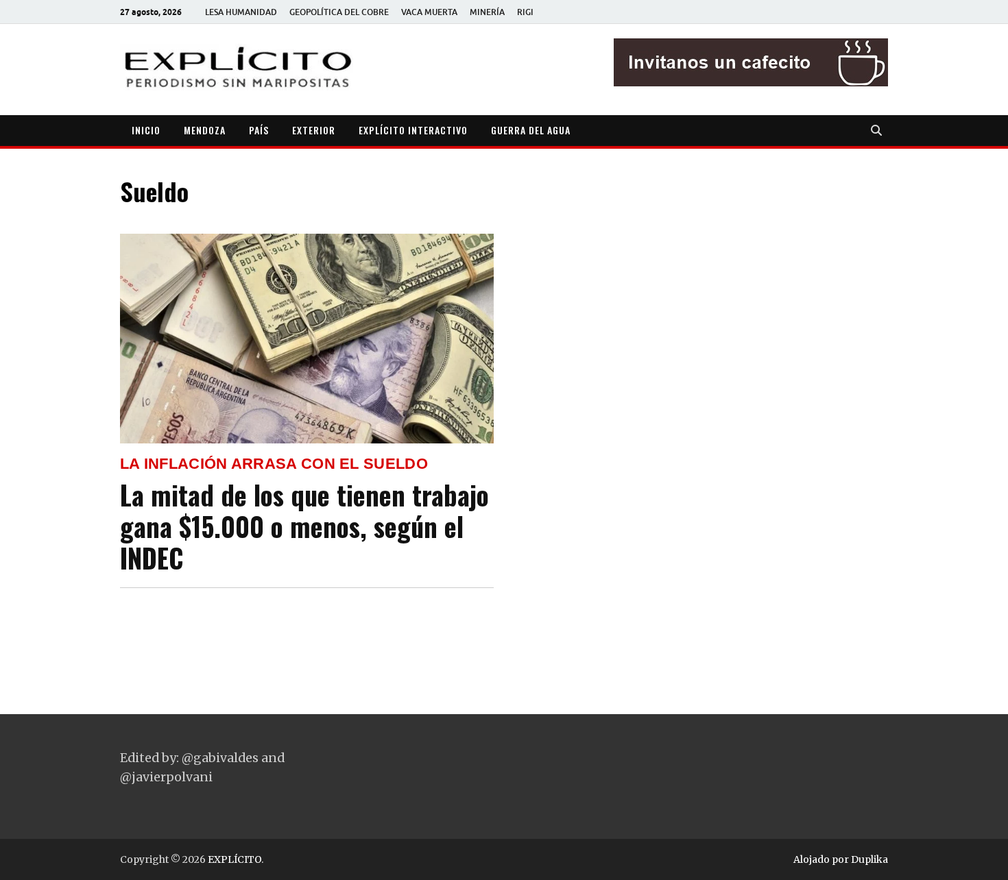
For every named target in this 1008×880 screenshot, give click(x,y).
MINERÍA (487, 12)
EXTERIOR (313, 130)
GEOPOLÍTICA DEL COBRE (339, 12)
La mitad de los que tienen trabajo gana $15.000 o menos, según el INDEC (304, 526)
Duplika (869, 859)
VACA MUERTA (429, 12)
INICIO (146, 130)
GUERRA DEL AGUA (531, 130)
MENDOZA (205, 130)
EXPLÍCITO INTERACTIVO (413, 130)
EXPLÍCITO (234, 859)
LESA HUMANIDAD (241, 12)
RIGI (525, 12)
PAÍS (259, 130)
